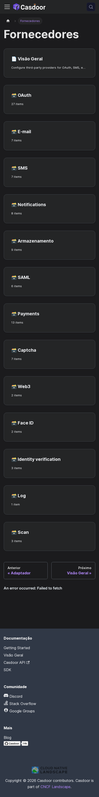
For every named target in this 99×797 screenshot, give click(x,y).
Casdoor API (14, 662)
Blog (7, 737)
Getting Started (17, 648)
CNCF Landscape (55, 786)
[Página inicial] (8, 20)
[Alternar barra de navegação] (7, 6)
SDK (7, 669)
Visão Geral (13, 655)
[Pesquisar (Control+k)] (91, 7)
